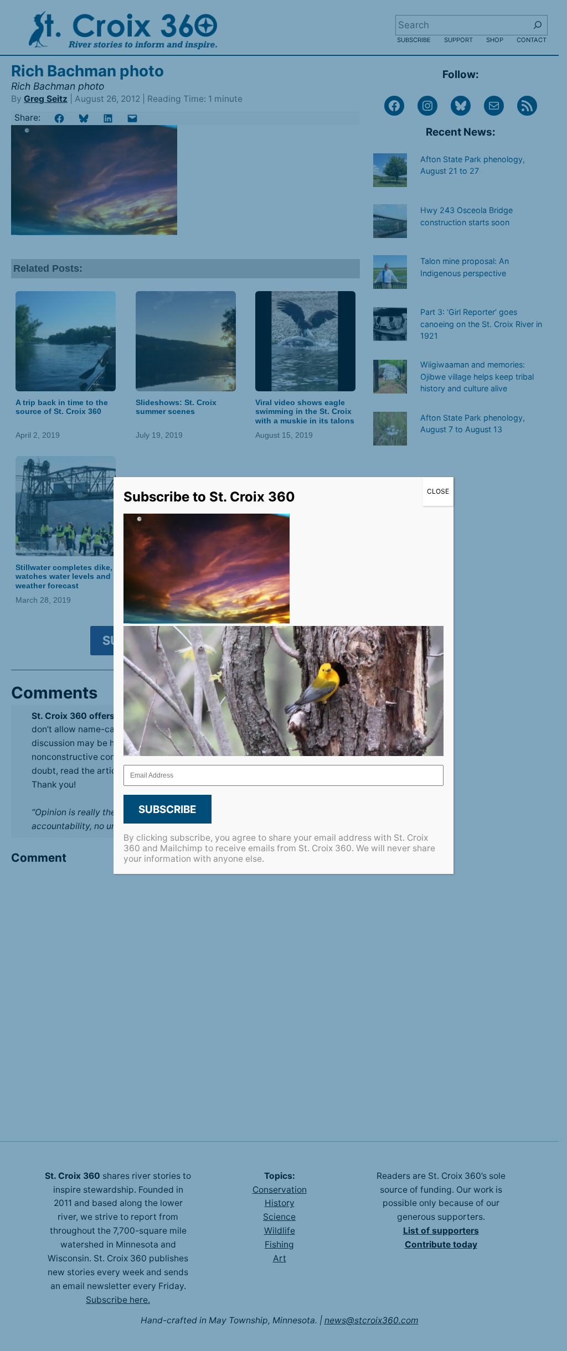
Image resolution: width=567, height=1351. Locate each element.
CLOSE (438, 491)
